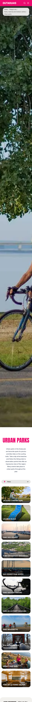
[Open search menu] (28, 3)
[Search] (24, 3)
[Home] (9, 3)
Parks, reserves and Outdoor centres (15, 11)
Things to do (12, 9)
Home (6, 9)
